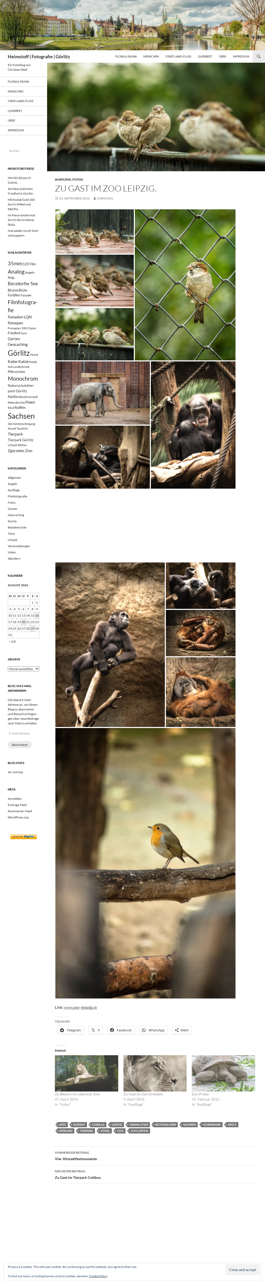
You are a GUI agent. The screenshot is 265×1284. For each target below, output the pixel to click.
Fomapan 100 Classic (22, 328)
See (10, 423)
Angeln (30, 272)
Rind (11, 407)
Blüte (23, 290)
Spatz (232, 1124)
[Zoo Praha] (223, 1073)
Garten (14, 338)
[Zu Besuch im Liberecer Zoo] (86, 1073)
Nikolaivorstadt (28, 396)
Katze (23, 361)
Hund (34, 354)
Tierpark (86, 1130)
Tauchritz (22, 428)
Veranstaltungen (19, 546)
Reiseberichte (17, 527)
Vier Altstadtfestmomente (76, 1156)
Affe (62, 1124)
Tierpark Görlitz (20, 440)
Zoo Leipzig (139, 1130)
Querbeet (205, 56)
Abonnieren (20, 745)
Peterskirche (16, 402)
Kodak (33, 361)
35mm (15, 263)
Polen (30, 402)
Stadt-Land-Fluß (178, 56)
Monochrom (23, 378)
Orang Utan (138, 1124)
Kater (13, 361)
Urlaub (12, 445)
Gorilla (98, 1124)
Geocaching (18, 344)
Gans (23, 333)
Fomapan (15, 322)
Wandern (14, 558)
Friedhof (14, 333)
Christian (105, 198)
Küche (12, 521)
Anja (11, 278)
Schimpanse (212, 1124)
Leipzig (117, 1124)
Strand (12, 428)
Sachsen (189, 1124)
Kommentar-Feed (20, 811)
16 (37, 615)
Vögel (105, 1130)
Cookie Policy (98, 1276)
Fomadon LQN (20, 317)
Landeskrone (21, 366)
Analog (16, 271)
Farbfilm (14, 295)
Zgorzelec (16, 450)
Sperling (65, 1130)
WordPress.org (18, 817)
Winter (22, 445)
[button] (94, 231)
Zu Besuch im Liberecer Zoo (77, 1094)
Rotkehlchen (165, 1124)
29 (32, 628)
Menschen (151, 56)
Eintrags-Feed (17, 805)
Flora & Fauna (126, 56)
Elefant (79, 1124)
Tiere (11, 534)
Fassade (25, 295)
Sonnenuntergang (24, 423)
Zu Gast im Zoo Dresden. (143, 1094)
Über (222, 56)
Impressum (241, 56)
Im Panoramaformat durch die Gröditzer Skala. (21, 219)
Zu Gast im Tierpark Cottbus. (78, 1174)
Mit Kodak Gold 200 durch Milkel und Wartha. (21, 204)
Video (12, 552)
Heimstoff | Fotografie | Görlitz (39, 56)
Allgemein (14, 478)
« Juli (12, 641)
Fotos (77, 179)
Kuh (10, 366)
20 (23, 622)
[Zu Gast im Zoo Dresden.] (155, 1073)
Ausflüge (63, 179)
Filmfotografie (17, 496)
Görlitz (19, 353)
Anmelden (15, 799)
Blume (13, 290)
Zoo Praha (200, 1094)
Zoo (120, 1130)
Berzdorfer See (23, 283)
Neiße (13, 396)
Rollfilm (20, 407)
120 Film (29, 264)
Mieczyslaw (16, 371)
